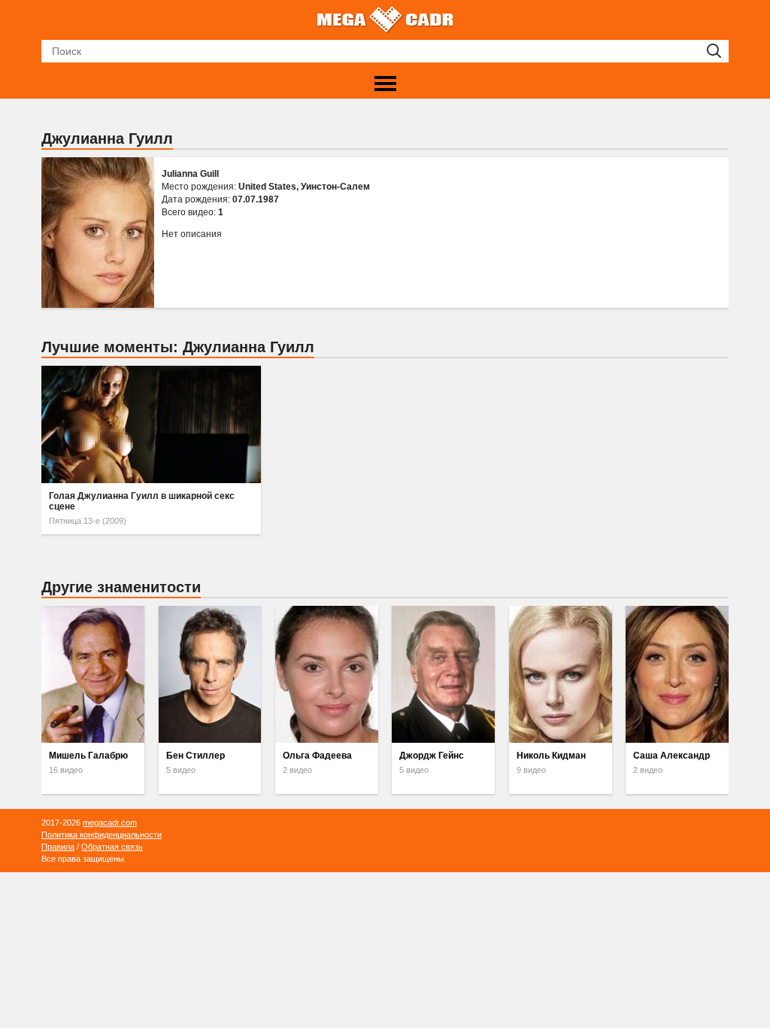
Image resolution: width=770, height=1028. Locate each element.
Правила (57, 846)
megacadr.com (110, 822)
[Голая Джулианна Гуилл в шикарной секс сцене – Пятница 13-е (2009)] (151, 424)
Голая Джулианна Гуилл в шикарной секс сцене (142, 501)
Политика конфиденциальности (101, 834)
